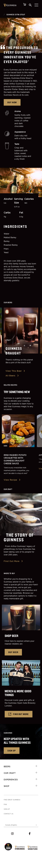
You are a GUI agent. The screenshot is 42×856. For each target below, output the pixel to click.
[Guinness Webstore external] (32, 848)
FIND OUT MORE (21, 714)
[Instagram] (12, 833)
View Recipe (10, 480)
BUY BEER (13, 652)
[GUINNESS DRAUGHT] (21, 331)
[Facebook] (29, 833)
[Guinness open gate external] (8, 846)
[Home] (10, 5)
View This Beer (14, 371)
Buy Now (12, 102)
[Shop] (24, 5)
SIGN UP (11, 750)
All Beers (10, 375)
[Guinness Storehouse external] (20, 848)
